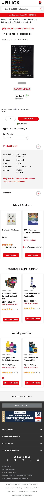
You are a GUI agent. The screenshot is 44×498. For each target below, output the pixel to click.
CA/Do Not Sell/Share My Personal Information (17, 475)
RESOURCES (7, 443)
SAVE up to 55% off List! (9, 304)
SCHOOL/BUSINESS (10, 450)
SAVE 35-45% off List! (31, 304)
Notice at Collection (8, 469)
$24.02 (19, 95)
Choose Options (11, 320)
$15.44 (4, 237)
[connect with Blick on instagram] (23, 461)
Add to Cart (11, 255)
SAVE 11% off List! (22, 89)
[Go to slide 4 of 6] (23, 83)
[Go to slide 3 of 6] (22, 83)
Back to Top (20, 405)
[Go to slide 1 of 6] (19, 83)
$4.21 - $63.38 (30, 365)
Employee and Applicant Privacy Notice (15, 478)
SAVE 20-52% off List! (9, 368)
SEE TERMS (32, 15)
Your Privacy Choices (9, 472)
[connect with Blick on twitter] (15, 461)
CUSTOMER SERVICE (11, 436)
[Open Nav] (3, 3)
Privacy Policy (6, 466)
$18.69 (26, 237)
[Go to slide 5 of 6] (25, 83)
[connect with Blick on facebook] (7, 461)
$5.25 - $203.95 (30, 301)
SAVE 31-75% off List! (31, 368)
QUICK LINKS (7, 429)
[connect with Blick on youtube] (38, 461)
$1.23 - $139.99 (8, 302)
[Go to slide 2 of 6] (20, 83)
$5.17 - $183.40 (8, 365)
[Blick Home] (13, 3)
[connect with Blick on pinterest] (30, 461)
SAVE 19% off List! (30, 240)
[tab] (22, 146)
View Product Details (21, 39)
